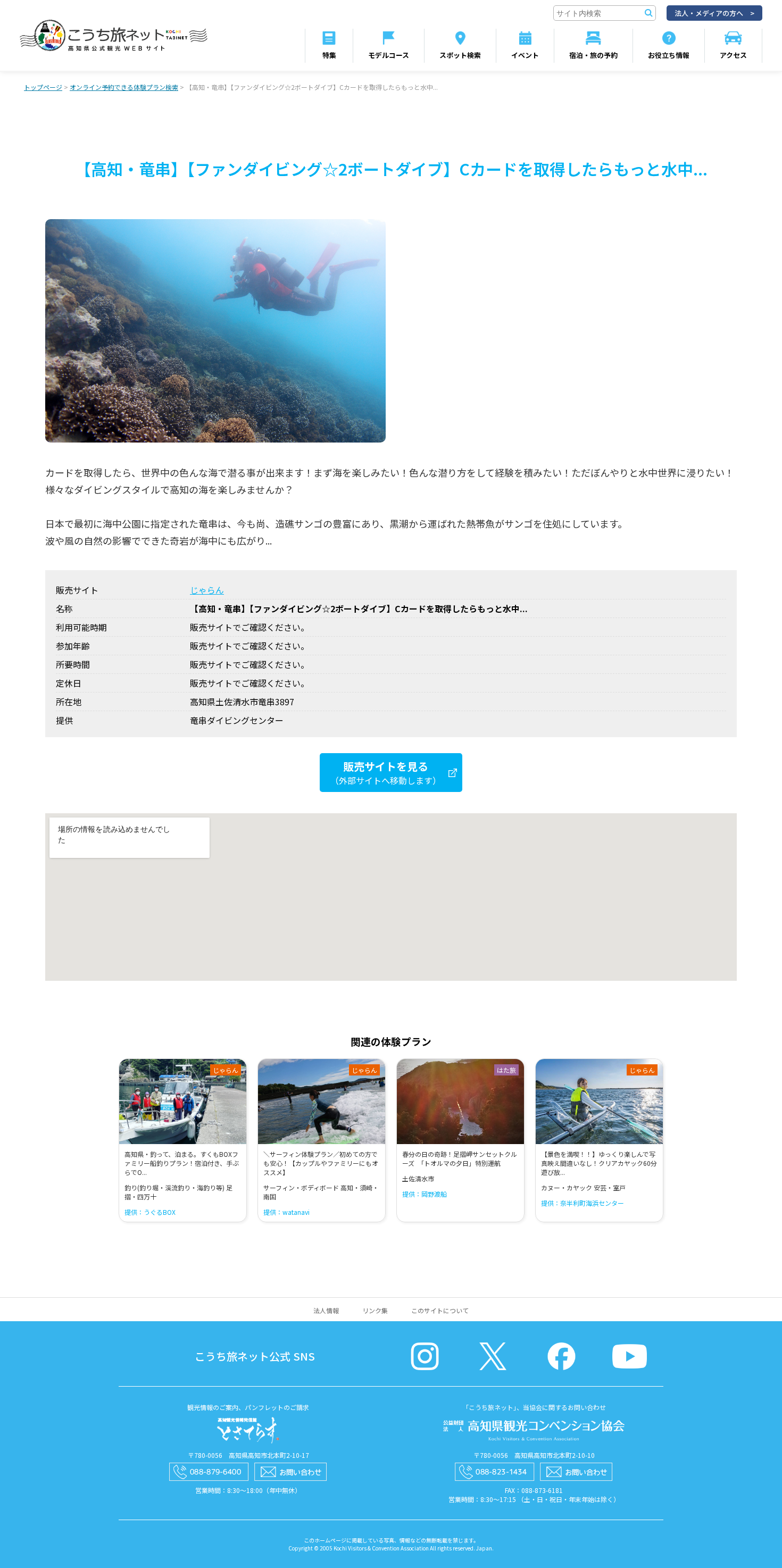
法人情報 (326, 1310)
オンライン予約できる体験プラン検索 (124, 86)
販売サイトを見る (385, 772)
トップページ (43, 86)
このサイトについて (440, 1310)
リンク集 (375, 1310)
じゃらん (207, 589)
